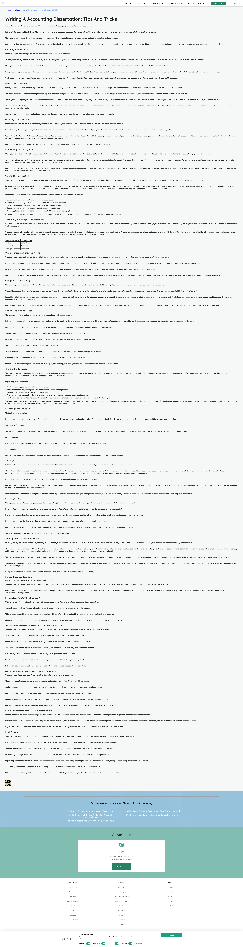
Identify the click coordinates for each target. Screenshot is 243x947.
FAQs (73, 906)
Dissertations (19, 10)
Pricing (73, 910)
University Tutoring (157, 3)
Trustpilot (170, 906)
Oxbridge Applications (73, 901)
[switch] (103, 943)
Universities (121, 920)
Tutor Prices (190, 3)
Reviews (73, 896)
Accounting (9, 10)
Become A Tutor (202, 3)
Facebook (170, 892)
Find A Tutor (218, 3)
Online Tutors (73, 887)
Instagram (170, 901)
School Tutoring (142, 3)
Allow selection (171, 940)
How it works (73, 892)
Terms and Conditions (121, 896)
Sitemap (121, 924)
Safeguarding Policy (121, 901)
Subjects (73, 915)
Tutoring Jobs (73, 920)
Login (234, 3)
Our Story (121, 887)
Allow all (171, 935)
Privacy (121, 892)
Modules (121, 906)
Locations (121, 910)
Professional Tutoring (175, 3)
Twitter (170, 896)
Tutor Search (129, 3)
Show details (139, 943)
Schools (121, 915)
